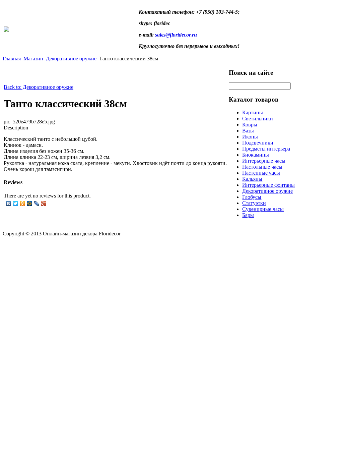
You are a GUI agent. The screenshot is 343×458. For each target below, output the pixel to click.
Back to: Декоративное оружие (38, 87)
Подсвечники (257, 143)
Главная (12, 58)
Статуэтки (254, 203)
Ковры (249, 124)
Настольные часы (262, 167)
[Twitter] (15, 203)
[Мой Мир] (29, 203)
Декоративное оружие (71, 58)
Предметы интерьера (266, 149)
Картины (252, 112)
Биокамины (255, 155)
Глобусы (251, 197)
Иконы (250, 136)
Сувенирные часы (263, 209)
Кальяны (252, 179)
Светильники (257, 118)
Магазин (33, 58)
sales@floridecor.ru (176, 35)
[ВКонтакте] (8, 203)
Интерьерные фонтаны (268, 185)
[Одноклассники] (22, 203)
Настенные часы (261, 173)
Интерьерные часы (263, 161)
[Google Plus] (43, 203)
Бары (248, 215)
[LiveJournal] (36, 203)
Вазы (248, 130)
